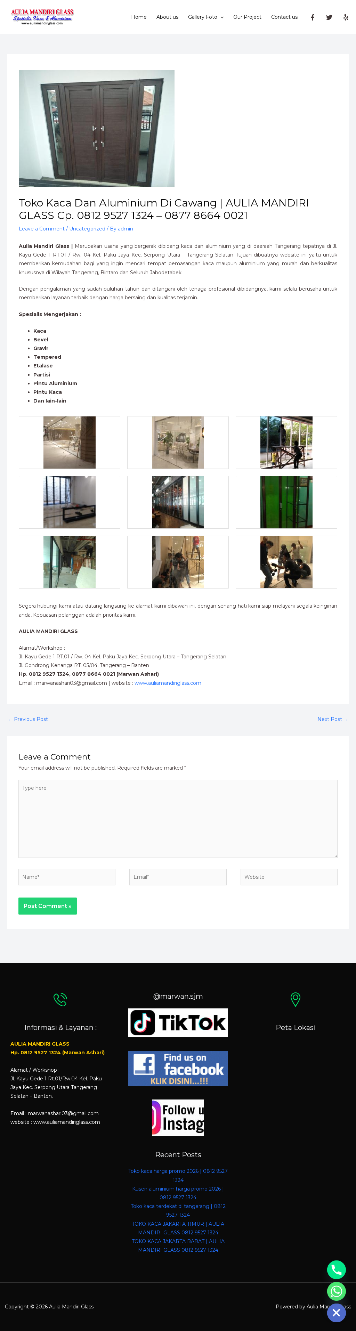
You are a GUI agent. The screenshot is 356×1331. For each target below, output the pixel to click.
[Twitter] (329, 17)
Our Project (247, 17)
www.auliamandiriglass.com (168, 683)
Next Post (332, 719)
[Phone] (336, 1269)
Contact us (284, 17)
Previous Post (28, 719)
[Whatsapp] (336, 1291)
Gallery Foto (202, 17)
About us (167, 17)
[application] (220, 17)
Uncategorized (87, 229)
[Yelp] (346, 17)
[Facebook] (312, 17)
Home (139, 17)
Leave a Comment (42, 229)
